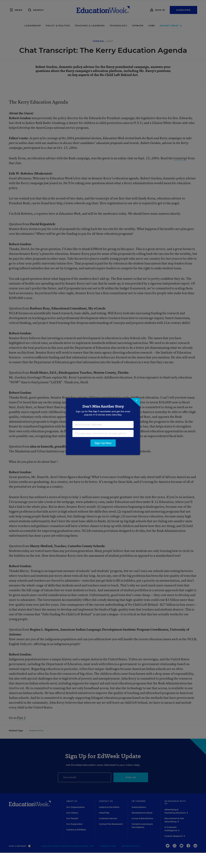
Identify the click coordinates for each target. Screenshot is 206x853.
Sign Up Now (103, 443)
